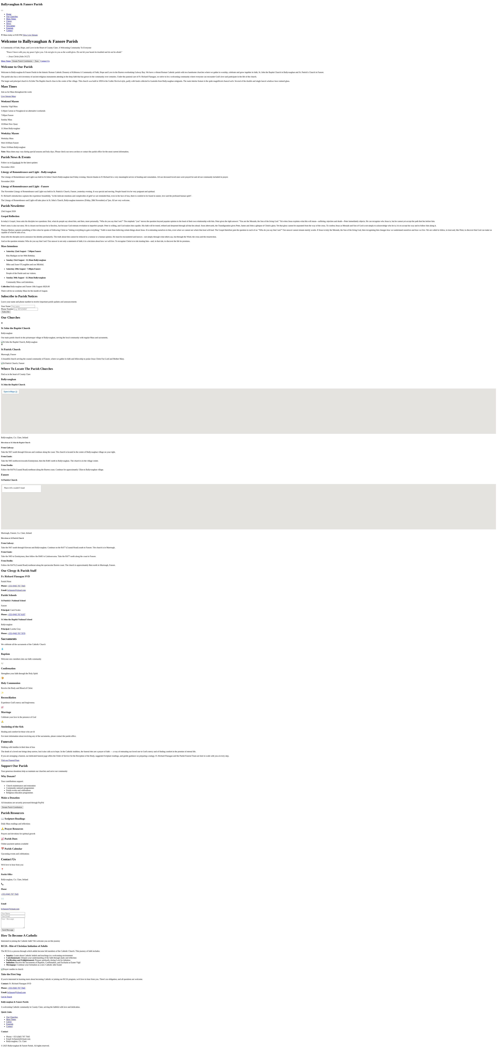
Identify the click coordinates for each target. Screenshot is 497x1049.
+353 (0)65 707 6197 (16, 614)
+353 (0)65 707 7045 (16, 586)
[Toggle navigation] (2, 10)
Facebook (16, 163)
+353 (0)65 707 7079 (16, 633)
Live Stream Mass (8, 96)
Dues (37, 61)
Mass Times (11, 19)
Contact (9, 30)
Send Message (7, 930)
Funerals (9, 28)
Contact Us (45, 61)
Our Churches (12, 16)
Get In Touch (6, 997)
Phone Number (7, 309)
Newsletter (10, 26)
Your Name (5, 306)
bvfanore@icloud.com (16, 590)
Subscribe (6, 312)
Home (8, 14)
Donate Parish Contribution (22, 61)
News (8, 23)
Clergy (9, 21)
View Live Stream (30, 35)
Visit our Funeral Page (10, 760)
